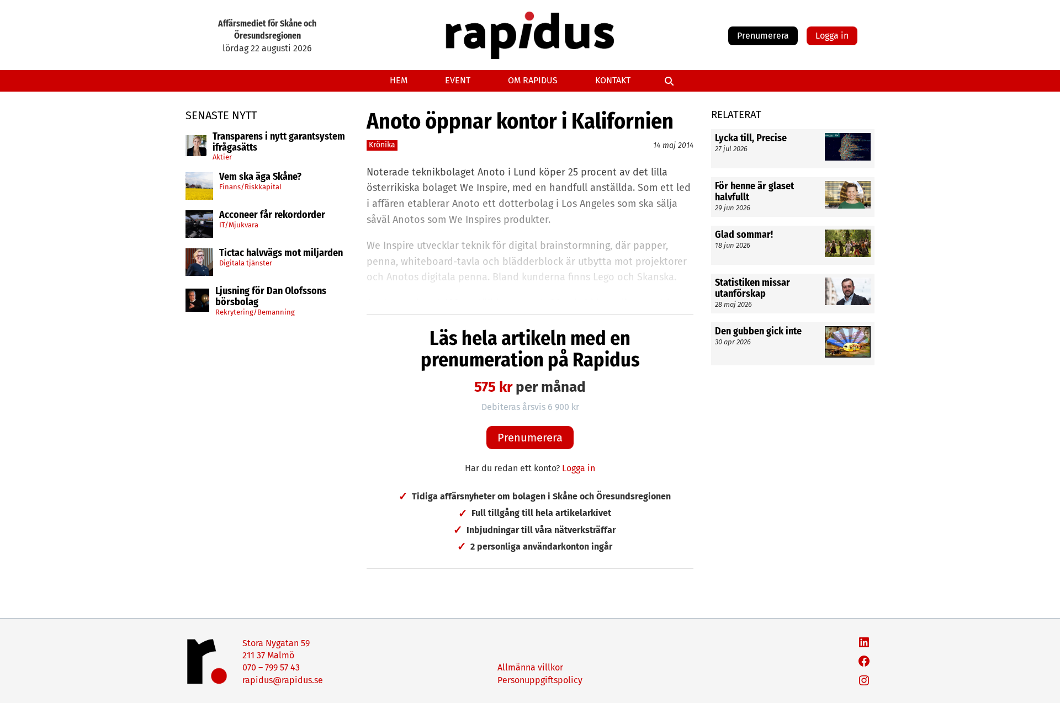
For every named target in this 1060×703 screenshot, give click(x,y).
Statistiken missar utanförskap (752, 289)
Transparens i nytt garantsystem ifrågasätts (279, 142)
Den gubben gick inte (758, 331)
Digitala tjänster (245, 263)
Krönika (382, 145)
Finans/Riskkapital (250, 187)
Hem (398, 80)
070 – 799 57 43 (271, 667)
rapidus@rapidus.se (282, 680)
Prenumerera (763, 35)
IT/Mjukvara (238, 225)
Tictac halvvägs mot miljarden (281, 253)
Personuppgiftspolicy (539, 680)
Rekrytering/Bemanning (255, 312)
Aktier (222, 157)
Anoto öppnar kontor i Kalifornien (520, 121)
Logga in (832, 35)
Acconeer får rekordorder (273, 215)
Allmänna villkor (530, 667)
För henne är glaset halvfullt (754, 192)
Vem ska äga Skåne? (260, 177)
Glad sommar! (744, 235)
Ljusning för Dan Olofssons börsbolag (270, 297)
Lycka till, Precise (751, 138)
